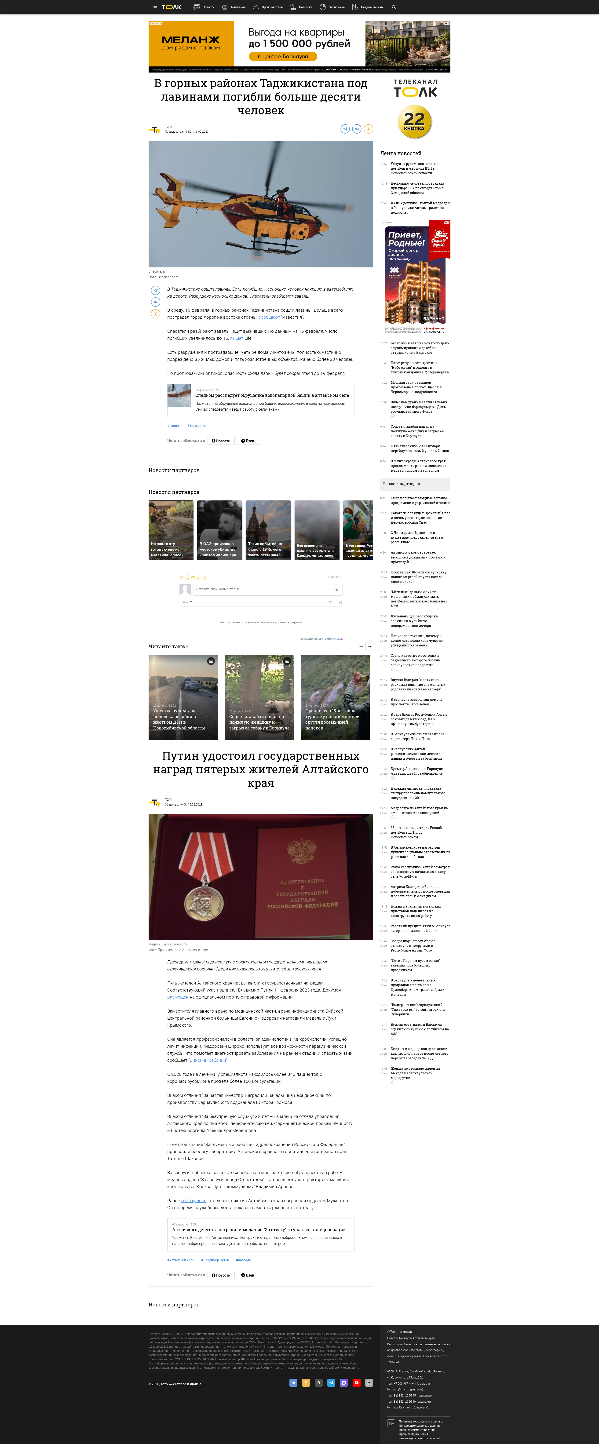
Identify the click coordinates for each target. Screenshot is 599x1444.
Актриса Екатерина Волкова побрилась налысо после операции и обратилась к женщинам (420, 891)
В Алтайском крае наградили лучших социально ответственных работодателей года (420, 852)
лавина (174, 426)
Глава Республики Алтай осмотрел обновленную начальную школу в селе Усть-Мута (420, 872)
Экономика (337, 7)
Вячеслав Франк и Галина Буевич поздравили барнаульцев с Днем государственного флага (419, 407)
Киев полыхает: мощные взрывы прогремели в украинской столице (420, 500)
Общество (171, 804)
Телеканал (238, 7)
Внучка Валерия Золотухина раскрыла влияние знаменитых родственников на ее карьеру (418, 684)
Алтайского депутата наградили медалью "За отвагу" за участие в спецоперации (259, 1229)
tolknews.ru (407, 1332)
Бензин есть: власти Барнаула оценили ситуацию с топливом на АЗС (420, 1029)
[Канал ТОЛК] (247, 441)
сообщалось (193, 1200)
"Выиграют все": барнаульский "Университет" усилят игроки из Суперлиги (418, 1009)
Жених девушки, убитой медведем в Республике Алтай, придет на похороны (420, 208)
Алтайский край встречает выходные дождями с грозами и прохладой (418, 557)
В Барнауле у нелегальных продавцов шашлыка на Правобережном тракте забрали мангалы (418, 987)
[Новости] (220, 441)
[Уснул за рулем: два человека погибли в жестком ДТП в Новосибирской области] (183, 697)
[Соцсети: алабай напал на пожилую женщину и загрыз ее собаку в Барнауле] (259, 697)
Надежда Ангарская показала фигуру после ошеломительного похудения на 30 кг (418, 793)
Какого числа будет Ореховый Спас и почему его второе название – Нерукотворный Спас (420, 518)
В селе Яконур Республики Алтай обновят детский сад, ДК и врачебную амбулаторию (419, 719)
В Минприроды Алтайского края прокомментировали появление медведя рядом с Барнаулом (419, 466)
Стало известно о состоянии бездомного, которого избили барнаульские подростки (415, 660)
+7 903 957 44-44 (405, 1383)
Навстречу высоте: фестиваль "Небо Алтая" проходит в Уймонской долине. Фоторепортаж (420, 367)
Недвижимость (372, 7)
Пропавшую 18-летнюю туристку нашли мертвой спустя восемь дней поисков (332, 719)
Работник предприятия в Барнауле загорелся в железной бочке (420, 928)
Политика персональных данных (421, 1421)
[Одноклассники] (368, 129)
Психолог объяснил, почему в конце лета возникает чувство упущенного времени (417, 640)
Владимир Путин (215, 1260)
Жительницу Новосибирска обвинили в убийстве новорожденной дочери (414, 621)
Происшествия (272, 7)
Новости (208, 7)
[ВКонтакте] (357, 129)
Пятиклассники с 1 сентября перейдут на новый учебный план (420, 448)
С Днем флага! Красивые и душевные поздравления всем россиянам (417, 537)
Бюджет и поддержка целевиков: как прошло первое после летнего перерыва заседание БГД (419, 1053)
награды (244, 1260)
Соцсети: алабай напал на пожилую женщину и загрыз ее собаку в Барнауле (259, 722)
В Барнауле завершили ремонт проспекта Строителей (417, 701)
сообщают (269, 317)
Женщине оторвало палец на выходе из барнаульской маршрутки (415, 1073)
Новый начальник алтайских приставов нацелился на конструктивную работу (416, 911)
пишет (236, 338)
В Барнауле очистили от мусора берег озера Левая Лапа (417, 736)
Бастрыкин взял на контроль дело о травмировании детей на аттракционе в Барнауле (420, 348)
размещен (178, 997)
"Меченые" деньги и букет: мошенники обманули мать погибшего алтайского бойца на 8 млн (419, 599)
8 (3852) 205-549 (405, 1401)
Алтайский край (180, 1260)
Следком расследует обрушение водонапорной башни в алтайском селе (272, 395)
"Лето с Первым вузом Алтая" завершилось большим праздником (415, 965)
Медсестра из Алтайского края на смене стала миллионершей (419, 810)
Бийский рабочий (208, 1060)
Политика (305, 7)
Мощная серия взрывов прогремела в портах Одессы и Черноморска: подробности (416, 387)
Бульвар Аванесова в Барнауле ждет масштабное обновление (417, 771)
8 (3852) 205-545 (405, 1395)
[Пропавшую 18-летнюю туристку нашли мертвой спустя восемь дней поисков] (335, 697)
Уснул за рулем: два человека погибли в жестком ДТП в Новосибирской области (179, 719)
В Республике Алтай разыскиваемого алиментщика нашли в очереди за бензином (418, 754)
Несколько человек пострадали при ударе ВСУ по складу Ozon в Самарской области (418, 188)
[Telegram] (345, 129)
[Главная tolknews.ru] (171, 7)
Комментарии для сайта (321, 639)
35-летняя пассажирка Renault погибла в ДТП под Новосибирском (416, 832)
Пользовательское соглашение (420, 1425)
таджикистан (199, 426)
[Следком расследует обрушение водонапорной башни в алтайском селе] (179, 400)
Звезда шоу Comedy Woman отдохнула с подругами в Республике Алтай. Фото (413, 945)
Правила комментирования (417, 1430)
